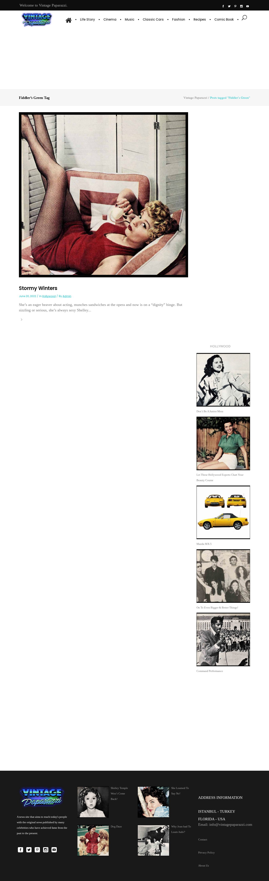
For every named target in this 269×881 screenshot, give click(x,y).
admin (67, 296)
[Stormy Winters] (103, 194)
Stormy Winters (38, 288)
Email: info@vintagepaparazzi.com (225, 824)
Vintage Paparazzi (195, 97)
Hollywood (49, 296)
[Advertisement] (134, 57)
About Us (203, 865)
